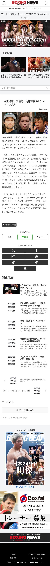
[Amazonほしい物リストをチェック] (25, 268)
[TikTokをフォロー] (13, 262)
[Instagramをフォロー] (13, 256)
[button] (46, 68)
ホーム (13, 554)
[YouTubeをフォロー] (36, 256)
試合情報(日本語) (10, 225)
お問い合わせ (37, 558)
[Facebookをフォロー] (36, 250)
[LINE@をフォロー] (36, 262)
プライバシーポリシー (37, 554)
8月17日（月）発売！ (25, 487)
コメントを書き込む (25, 410)
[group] (13, 68)
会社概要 (13, 558)
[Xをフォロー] (13, 250)
